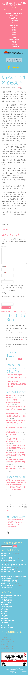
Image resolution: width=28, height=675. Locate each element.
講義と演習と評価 (6, 311)
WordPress (12, 671)
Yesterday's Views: (7, 642)
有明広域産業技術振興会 (15, 520)
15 (22, 502)
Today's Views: (5, 637)
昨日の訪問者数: (6, 644)
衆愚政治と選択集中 (13, 414)
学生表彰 (14, 35)
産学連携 (19, 484)
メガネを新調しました (14, 434)
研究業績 (14, 30)
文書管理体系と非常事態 (14, 427)
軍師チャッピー (12, 395)
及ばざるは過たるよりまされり (12, 572)
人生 (7, 229)
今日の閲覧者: (5, 639)
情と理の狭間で (12, 439)
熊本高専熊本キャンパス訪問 (16, 469)
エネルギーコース (13, 524)
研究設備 (14, 27)
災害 (13, 484)
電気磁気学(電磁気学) (17, 487)
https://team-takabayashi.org (14, 668)
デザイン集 (14, 44)
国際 (24, 480)
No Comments (24, 88)
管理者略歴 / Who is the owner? (14, 13)
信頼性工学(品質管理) (19, 482)
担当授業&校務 (14, 20)
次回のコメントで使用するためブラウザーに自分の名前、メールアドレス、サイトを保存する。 (13, 288)
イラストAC (23, 339)
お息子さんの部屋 (14, 47)
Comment (4, 247)
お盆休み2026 (11, 398)
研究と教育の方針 (14, 18)
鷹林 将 (13, 87)
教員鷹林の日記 (14, 15)
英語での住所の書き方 (15, 375)
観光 (18, 480)
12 (13, 502)
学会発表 (14, 32)
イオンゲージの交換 (14, 382)
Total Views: (5, 646)
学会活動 (14, 37)
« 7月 (7, 510)
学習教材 (14, 42)
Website (3, 279)
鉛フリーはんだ (12, 466)
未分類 (19, 87)
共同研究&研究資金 (14, 39)
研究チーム (14, 23)
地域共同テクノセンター (15, 522)
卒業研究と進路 (14, 25)
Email (3, 273)
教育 (4, 229)
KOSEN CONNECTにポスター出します (13, 560)
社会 (9, 482)
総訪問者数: (5, 649)
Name (3, 267)
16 (25, 502)
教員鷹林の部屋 (14, 4)
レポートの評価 (12, 400)
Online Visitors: (6, 635)
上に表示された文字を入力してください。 (13, 298)
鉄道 (8, 484)
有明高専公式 (12, 526)
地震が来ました (12, 432)
